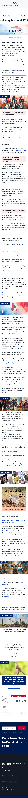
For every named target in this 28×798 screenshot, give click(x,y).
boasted (23, 199)
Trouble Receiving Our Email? (7, 6)
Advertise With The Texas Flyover (11, 770)
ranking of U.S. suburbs (13, 215)
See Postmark (7, 596)
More (13, 55)
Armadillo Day (14, 60)
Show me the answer (14, 688)
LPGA (21, 445)
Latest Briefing (6, 759)
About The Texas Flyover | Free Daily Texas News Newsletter (13, 764)
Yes (14, 636)
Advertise (23, 6)
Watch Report (12, 363)
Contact (4, 767)
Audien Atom (7, 455)
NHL (7, 447)
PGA (17, 445)
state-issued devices (11, 121)
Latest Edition (16, 6)
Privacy (14, 789)
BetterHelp (16, 70)
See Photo (20, 609)
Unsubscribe (5, 695)
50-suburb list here (19, 244)
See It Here (18, 466)
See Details (12, 334)
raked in (16, 172)
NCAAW (17, 447)
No (13, 638)
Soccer (23, 447)
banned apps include (11, 127)
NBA (3, 447)
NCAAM (11, 447)
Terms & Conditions (6, 789)
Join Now (21, 728)
